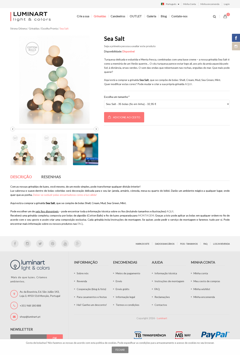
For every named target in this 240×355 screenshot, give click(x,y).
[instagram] (27, 243)
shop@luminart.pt (30, 316)
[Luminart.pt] (30, 16)
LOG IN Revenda (221, 244)
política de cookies (106, 342)
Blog (164, 16)
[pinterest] (52, 243)
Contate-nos (179, 16)
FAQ (80, 223)
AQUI (188, 84)
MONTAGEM (146, 215)
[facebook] (15, 243)
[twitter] (40, 243)
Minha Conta (189, 4)
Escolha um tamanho (116, 96)
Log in (227, 4)
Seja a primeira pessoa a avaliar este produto (130, 46)
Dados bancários (164, 244)
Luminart (162, 318)
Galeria (151, 16)
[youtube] (65, 243)
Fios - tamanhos (189, 244)
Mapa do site (142, 244)
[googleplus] (77, 243)
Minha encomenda (209, 4)
